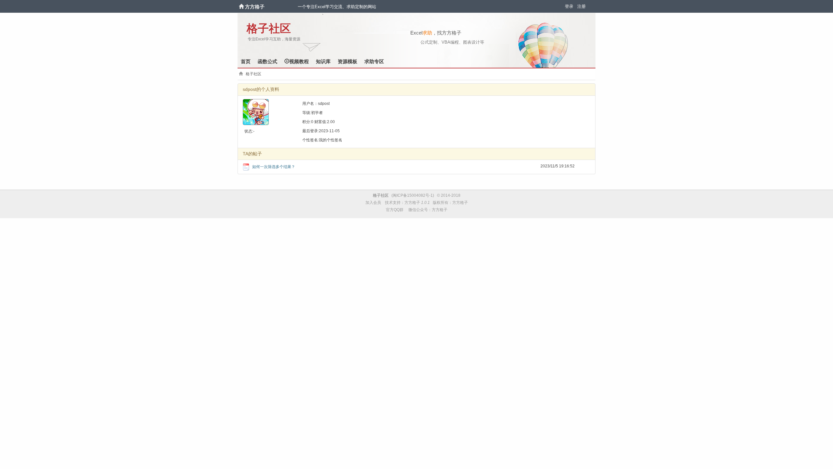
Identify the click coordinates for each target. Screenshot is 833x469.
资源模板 (347, 61)
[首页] (242, 6)
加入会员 (373, 202)
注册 (581, 6)
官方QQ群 (394, 209)
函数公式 (267, 61)
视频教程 (299, 61)
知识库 (323, 61)
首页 (246, 61)
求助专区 (374, 61)
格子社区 (269, 28)
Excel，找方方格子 (435, 33)
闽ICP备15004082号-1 (413, 195)
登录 (569, 6)
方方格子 (255, 6)
